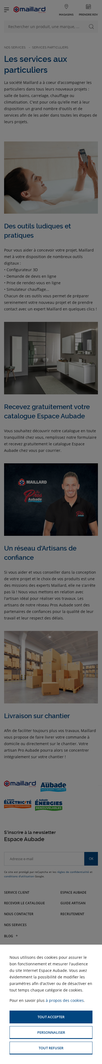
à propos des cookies (65, 1000)
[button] (51, 1017)
